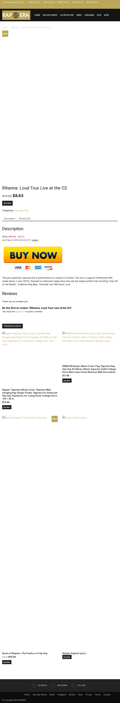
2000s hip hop (63, 2)
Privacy (89, 694)
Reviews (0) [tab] (24, 218)
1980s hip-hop (34, 2)
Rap (26, 210)
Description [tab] (9, 218)
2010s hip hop (77, 2)
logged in (20, 311)
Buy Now (7, 203)
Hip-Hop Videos (50, 15)
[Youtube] (115, 6)
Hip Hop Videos (40, 694)
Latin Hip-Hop (67, 15)
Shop (106, 15)
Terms (97, 694)
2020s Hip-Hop (92, 2)
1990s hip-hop (49, 2)
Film (99, 15)
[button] (114, 15)
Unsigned (89, 15)
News (79, 15)
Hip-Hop (15, 27)
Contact (106, 694)
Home (37, 15)
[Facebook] (105, 6)
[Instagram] (110, 6)
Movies (72, 694)
